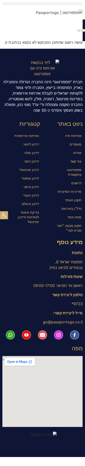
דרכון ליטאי (31, 144)
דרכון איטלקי (30, 204)
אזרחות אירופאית (26, 136)
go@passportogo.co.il (63, 322)
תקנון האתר (73, 200)
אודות (77, 153)
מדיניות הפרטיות (69, 191)
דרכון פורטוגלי (29, 170)
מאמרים (75, 144)
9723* (77, 303)
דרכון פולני (31, 153)
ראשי (81, 30)
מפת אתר (74, 217)
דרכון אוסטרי (30, 178)
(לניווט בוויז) (58, 267)
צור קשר (75, 161)
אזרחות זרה (73, 136)
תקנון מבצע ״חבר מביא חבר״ (69, 228)
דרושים (76, 183)
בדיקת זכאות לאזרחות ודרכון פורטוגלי (28, 217)
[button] (42, 3)
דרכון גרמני (31, 187)
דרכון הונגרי (31, 195)
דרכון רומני (31, 161)
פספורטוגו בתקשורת (74, 172)
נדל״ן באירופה (71, 209)
